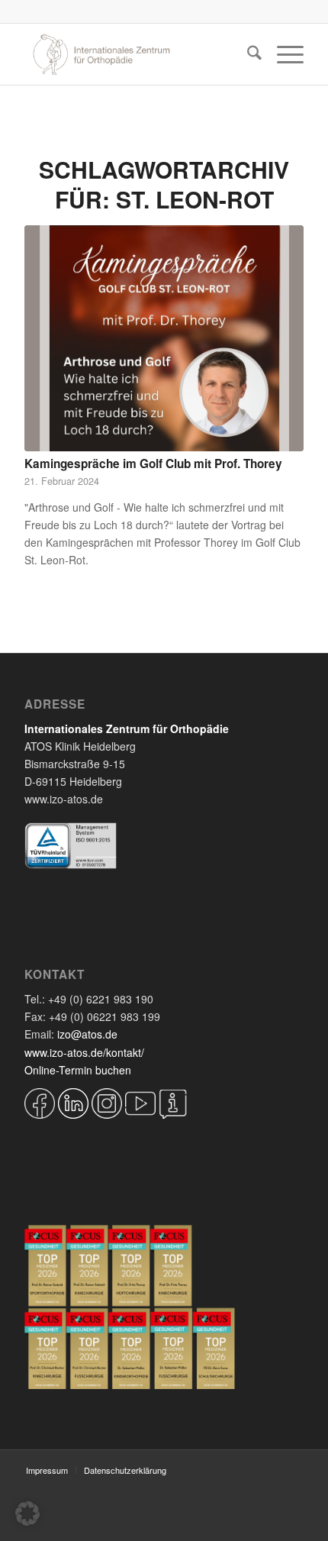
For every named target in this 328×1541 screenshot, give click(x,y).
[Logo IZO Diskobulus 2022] (135, 54)
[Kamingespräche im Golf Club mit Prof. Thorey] (164, 338)
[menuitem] (247, 54)
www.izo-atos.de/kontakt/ (84, 1052)
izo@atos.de (87, 1034)
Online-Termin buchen (77, 1069)
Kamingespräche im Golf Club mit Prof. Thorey (153, 463)
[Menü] (283, 54)
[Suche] (247, 54)
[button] (27, 1513)
